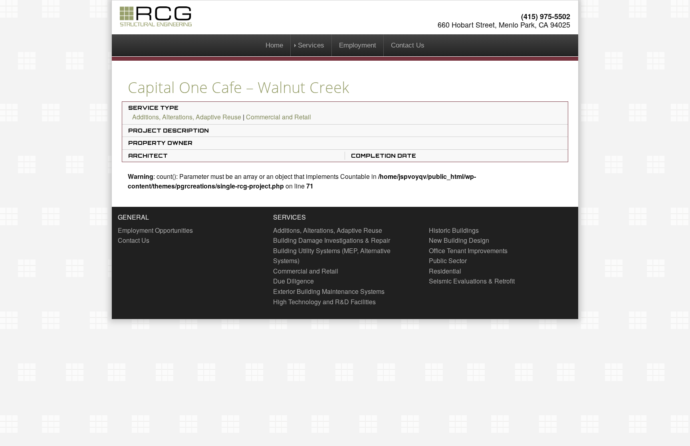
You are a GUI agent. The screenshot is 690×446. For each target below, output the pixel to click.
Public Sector (448, 260)
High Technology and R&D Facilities (324, 301)
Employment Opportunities (155, 230)
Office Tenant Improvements (468, 250)
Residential (445, 271)
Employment (357, 45)
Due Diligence (293, 280)
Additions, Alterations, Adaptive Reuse (186, 116)
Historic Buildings (454, 230)
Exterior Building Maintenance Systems (329, 291)
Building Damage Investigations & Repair (331, 240)
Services (311, 45)
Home (274, 45)
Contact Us (407, 45)
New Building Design (459, 240)
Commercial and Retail (278, 116)
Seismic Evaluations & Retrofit (472, 280)
